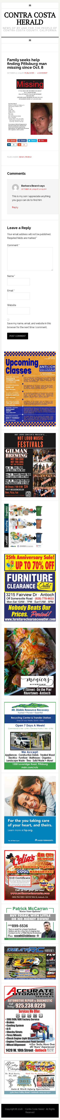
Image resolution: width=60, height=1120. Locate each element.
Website (11, 305)
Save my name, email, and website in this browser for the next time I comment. (29, 325)
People (28, 157)
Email (10, 290)
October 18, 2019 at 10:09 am (33, 189)
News (21, 157)
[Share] (9, 144)
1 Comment (42, 73)
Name (11, 276)
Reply (15, 207)
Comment (13, 245)
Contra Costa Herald (30, 18)
